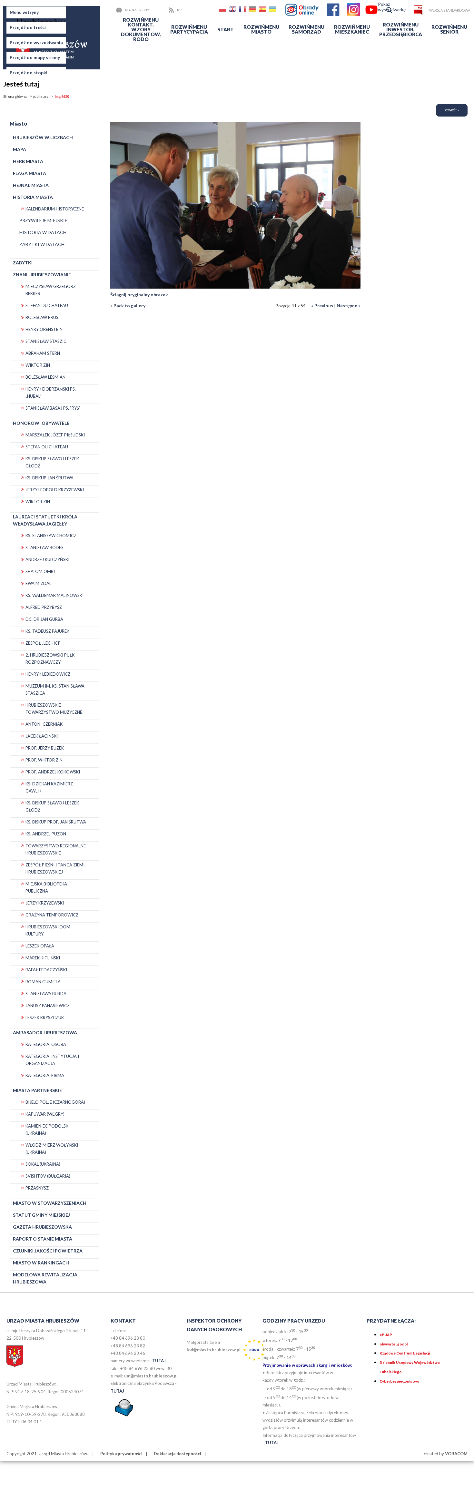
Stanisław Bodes (44, 547)
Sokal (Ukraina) (42, 1164)
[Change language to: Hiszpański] (263, 10)
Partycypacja (189, 29)
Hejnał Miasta (31, 185)
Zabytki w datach (41, 244)
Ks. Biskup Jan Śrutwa (49, 477)
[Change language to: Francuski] (243, 10)
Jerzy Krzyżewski (44, 902)
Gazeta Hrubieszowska (42, 1227)
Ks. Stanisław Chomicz (50, 535)
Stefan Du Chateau (46, 305)
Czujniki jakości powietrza (48, 1250)
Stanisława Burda (45, 993)
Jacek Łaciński (41, 736)
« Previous (322, 305)
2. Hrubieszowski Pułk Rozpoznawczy (49, 658)
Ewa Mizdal (38, 583)
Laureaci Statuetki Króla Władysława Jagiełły (45, 520)
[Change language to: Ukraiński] (273, 10)
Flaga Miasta (29, 173)
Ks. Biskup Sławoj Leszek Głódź (52, 462)
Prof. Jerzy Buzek (44, 748)
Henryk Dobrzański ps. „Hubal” (50, 392)
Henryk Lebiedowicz (47, 674)
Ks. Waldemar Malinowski (54, 595)
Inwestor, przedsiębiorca (400, 29)
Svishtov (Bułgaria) (47, 1176)
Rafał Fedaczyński (46, 969)
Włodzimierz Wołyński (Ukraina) (51, 1148)
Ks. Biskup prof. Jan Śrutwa (55, 821)
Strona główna (15, 96)
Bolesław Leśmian (45, 377)
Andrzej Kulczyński (47, 559)
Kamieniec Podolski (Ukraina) (47, 1129)
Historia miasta (33, 197)
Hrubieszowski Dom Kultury (47, 930)
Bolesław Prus (41, 317)
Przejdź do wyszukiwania (36, 42)
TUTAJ (159, 1360)
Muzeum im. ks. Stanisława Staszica (54, 689)
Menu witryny (24, 12)
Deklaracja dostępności (177, 1453)
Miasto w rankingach (41, 1262)
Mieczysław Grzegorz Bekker (50, 290)
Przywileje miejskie (43, 220)
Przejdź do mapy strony (35, 57)
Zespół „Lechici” (43, 643)
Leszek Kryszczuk (44, 1017)
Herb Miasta (28, 161)
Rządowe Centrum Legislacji (405, 1353)
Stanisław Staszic (45, 341)
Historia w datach (42, 232)
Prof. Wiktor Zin (44, 759)
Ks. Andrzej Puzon (45, 833)
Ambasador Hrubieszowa (45, 1032)
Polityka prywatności (121, 1453)
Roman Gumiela (43, 981)
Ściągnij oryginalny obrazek (139, 294)
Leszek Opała (39, 945)
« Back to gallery (127, 305)
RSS (180, 10)
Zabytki (23, 262)
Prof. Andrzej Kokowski (52, 771)
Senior (449, 29)
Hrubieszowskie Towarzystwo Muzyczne (53, 708)
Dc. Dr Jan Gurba (44, 619)
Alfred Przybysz (43, 607)
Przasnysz (37, 1188)
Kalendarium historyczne (54, 208)
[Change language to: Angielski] (233, 10)
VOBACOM (456, 1453)
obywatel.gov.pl (394, 1344)
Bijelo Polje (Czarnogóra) (55, 1102)
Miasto (261, 29)
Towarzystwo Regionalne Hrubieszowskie (55, 849)
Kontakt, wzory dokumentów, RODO (141, 29)
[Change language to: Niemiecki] (253, 10)
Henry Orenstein (44, 329)
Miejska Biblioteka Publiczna (46, 887)
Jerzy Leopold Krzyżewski (54, 489)
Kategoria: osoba (45, 1044)
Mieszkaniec (352, 29)
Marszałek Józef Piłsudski (55, 434)
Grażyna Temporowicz (51, 914)
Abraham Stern (42, 353)
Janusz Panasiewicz (47, 1005)
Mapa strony (137, 10)
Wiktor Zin (37, 365)
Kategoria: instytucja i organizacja (52, 1060)
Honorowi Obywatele (41, 423)
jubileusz (40, 96)
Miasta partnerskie (37, 1090)
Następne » (348, 305)
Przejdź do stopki (28, 72)
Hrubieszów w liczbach (43, 137)
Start (225, 29)
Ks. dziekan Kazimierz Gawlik (49, 787)
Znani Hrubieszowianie (42, 274)
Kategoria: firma (44, 1075)
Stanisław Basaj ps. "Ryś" (53, 408)
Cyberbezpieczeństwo (399, 1381)
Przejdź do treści (28, 27)
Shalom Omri (40, 571)
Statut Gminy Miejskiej (41, 1215)
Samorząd (306, 29)
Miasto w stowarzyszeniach (49, 1203)
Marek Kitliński (42, 957)
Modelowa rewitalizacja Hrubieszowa (45, 1278)
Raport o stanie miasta (42, 1239)
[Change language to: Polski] (223, 10)
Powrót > (451, 110)
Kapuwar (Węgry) (44, 1114)
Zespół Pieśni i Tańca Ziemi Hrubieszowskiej (54, 868)
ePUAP (386, 1335)
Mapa (19, 149)
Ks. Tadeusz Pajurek (47, 631)
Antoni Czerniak (44, 724)
